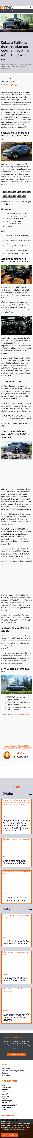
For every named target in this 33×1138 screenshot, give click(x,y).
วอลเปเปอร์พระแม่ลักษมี (9, 1105)
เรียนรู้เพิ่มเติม (13, 1135)
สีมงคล (4, 1110)
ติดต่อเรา (5, 1073)
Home (3, 77)
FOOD (5, 817)
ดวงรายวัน (5, 1094)
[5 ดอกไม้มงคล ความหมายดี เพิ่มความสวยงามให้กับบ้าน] (16, 846)
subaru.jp (11, 715)
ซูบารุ (4, 747)
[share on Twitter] (12, 85)
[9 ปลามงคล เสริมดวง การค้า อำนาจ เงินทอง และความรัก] (16, 881)
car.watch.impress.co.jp (23, 715)
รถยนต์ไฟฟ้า (11, 747)
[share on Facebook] (7, 85)
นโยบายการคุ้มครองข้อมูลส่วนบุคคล (13, 1071)
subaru (13, 746)
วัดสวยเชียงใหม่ (7, 1087)
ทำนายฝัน (11, 11)
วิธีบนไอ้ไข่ (5, 1098)
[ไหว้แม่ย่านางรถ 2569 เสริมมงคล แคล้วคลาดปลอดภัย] (16, 961)
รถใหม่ (19, 747)
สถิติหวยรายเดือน (7, 1092)
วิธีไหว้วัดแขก (6, 1103)
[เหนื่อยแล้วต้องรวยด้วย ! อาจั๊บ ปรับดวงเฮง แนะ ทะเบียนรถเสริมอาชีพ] (16, 998)
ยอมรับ (4, 1135)
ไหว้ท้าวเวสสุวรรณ (7, 1101)
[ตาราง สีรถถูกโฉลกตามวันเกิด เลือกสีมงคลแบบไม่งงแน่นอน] (16, 924)
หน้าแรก (4, 11)
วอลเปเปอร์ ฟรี (6, 1107)
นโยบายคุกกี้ (6, 1069)
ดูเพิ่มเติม (29, 794)
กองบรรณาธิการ (21, 756)
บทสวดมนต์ (5, 1096)
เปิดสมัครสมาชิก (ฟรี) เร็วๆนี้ (16, 1055)
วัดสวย (4, 1085)
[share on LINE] (16, 85)
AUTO (2, 38)
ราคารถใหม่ (26, 747)
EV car (7, 746)
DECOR (5, 857)
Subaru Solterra (23, 746)
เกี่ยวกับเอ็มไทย (6, 1075)
